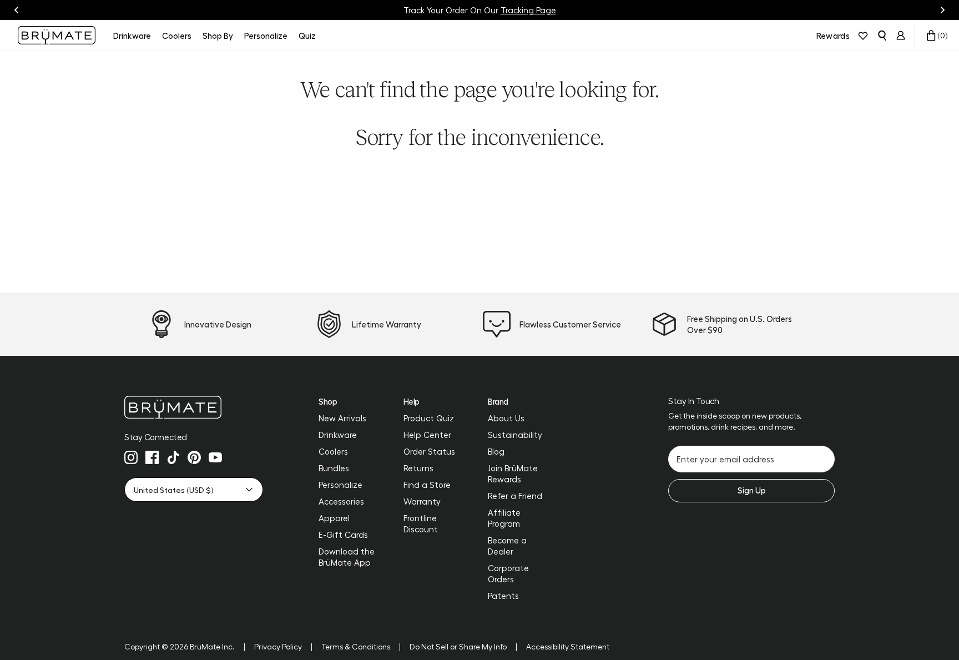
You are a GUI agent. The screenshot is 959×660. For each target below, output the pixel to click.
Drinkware (338, 435)
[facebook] (152, 457)
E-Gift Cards (343, 535)
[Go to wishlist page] (863, 35)
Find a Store (427, 485)
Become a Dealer (507, 545)
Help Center (427, 435)
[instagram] (131, 457)
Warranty (422, 501)
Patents (503, 596)
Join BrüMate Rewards (513, 473)
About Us (506, 418)
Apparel (334, 518)
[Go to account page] (900, 35)
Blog (496, 451)
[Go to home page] (193, 407)
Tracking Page (528, 10)
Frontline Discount (420, 523)
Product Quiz (428, 418)
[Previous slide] (16, 10)
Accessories (341, 501)
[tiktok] (173, 457)
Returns (418, 468)
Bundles (334, 468)
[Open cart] (931, 35)
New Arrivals (342, 418)
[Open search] (881, 35)
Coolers (333, 451)
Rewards (833, 36)
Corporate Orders (508, 573)
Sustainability (515, 435)
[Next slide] (942, 10)
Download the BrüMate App (347, 556)
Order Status (429, 451)
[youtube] (215, 457)
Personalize (340, 485)
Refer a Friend (515, 496)
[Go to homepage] (56, 35)
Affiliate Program (504, 517)
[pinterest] (194, 457)
